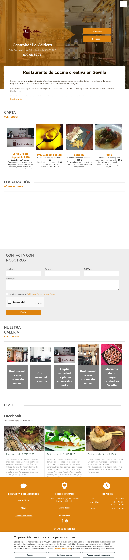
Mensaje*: (10, 278)
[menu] (123, 4)
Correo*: (49, 269)
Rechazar (30, 555)
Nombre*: (10, 269)
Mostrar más (16, 99)
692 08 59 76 (32, 55)
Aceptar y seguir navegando (98, 555)
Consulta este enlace (62, 548)
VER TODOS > (11, 116)
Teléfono (88, 269)
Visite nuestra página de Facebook (18, 420)
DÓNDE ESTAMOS (13, 186)
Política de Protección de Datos (41, 294)
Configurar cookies (64, 555)
